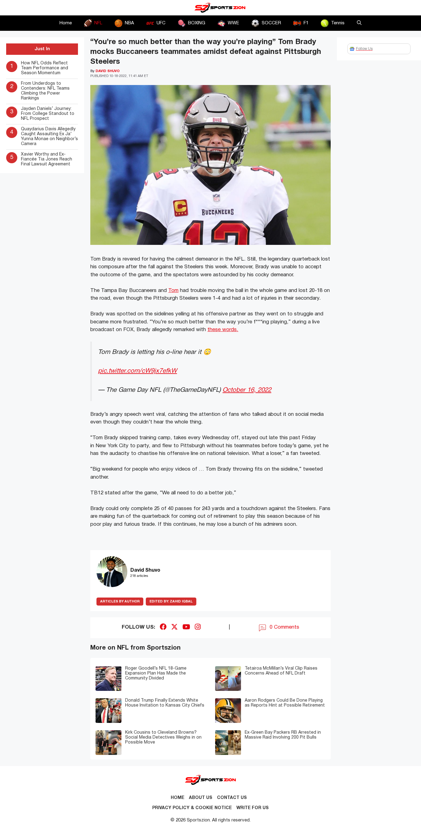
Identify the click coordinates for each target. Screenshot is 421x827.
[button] (359, 23)
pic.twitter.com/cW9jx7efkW (137, 371)
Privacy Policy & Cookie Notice (192, 808)
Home (65, 23)
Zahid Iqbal (171, 601)
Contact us (232, 798)
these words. (222, 329)
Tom (173, 290)
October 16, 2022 (247, 390)
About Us (200, 798)
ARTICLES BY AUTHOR (120, 601)
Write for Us (252, 808)
